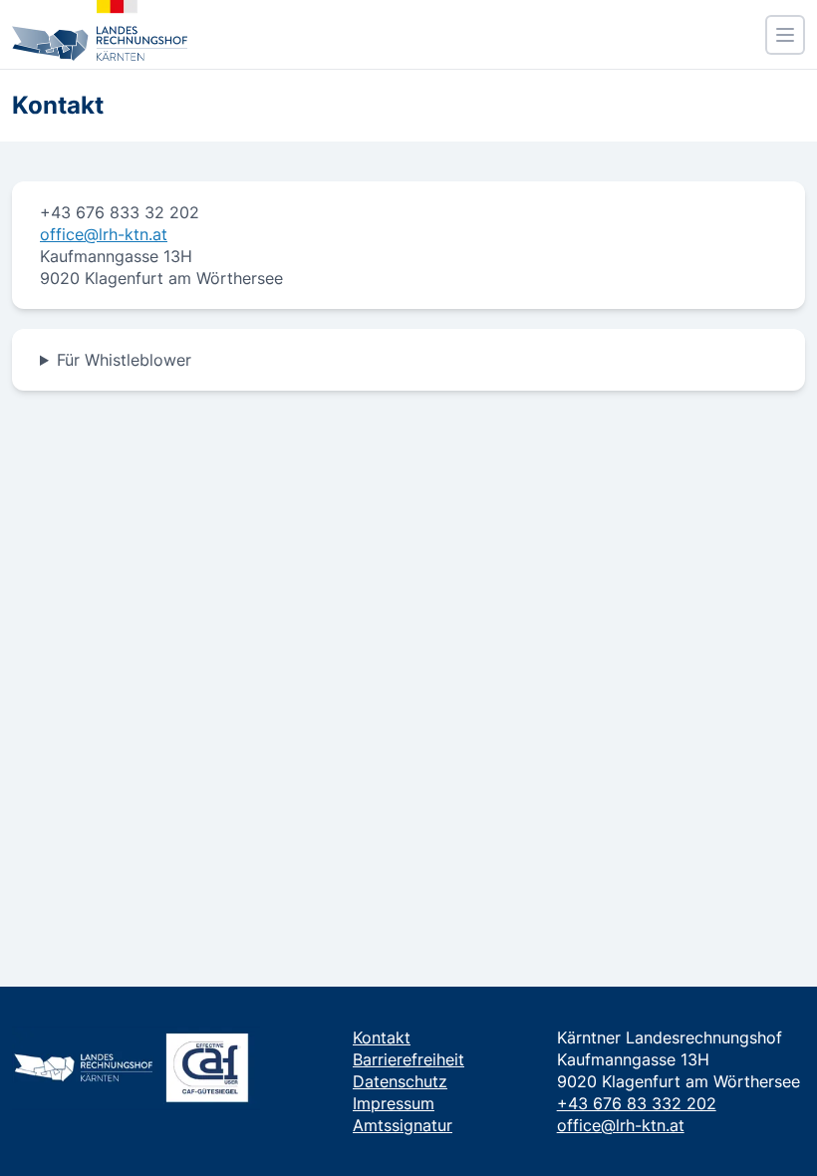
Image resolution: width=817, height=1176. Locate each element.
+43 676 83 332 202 (636, 1103)
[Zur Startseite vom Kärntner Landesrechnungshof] (99, 30)
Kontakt (381, 1037)
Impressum (393, 1103)
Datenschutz (400, 1081)
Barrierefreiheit (408, 1059)
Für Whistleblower (124, 360)
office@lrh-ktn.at (103, 234)
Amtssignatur (402, 1125)
